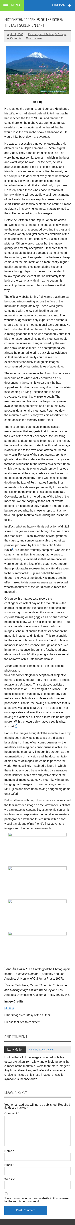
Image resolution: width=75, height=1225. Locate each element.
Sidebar (58, 5)
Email (9, 1165)
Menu (15, 5)
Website (9, 1179)
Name (9, 1151)
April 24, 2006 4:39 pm (41, 1049)
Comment (11, 1113)
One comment (34, 38)
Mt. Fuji (9, 1008)
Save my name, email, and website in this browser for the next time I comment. (36, 1200)
